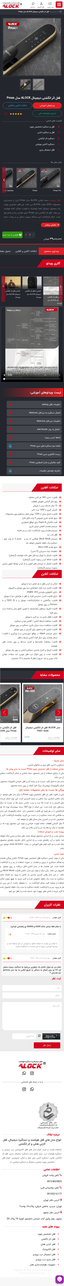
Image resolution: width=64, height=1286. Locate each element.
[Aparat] (40, 1073)
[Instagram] (32, 1073)
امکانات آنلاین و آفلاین (17, 105)
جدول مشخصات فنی (47, 113)
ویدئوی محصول (51, 251)
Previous (60, 180)
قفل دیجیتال (55, 200)
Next (4, 180)
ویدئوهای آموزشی (47, 105)
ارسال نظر (47, 1045)
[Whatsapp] (24, 1073)
